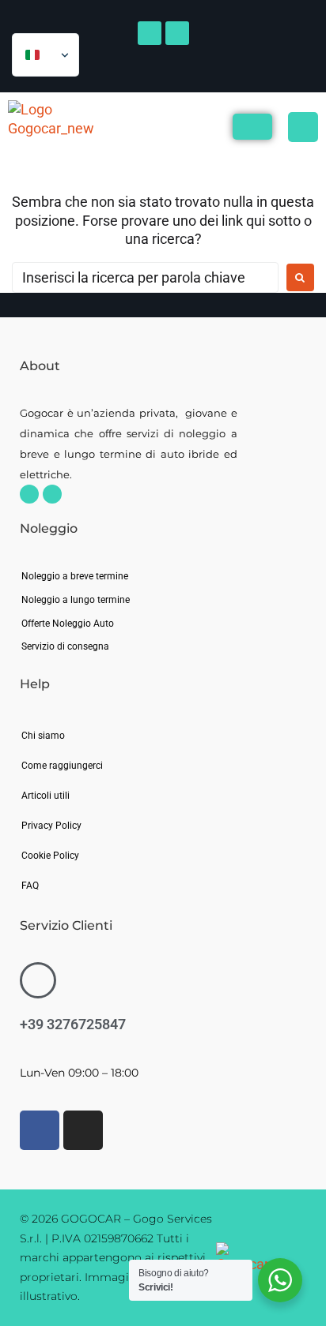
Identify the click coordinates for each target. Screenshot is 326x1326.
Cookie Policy (50, 855)
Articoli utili (45, 795)
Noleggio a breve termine (74, 576)
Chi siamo (43, 735)
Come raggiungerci (62, 765)
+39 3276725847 (73, 1024)
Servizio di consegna (65, 646)
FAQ (30, 885)
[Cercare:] (145, 277)
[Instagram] (52, 494)
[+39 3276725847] (38, 980)
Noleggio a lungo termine (75, 599)
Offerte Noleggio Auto (67, 623)
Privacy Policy (51, 825)
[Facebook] (29, 494)
